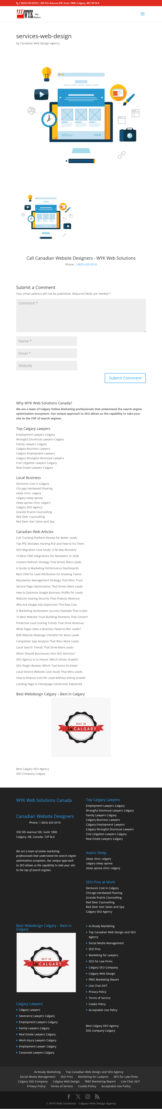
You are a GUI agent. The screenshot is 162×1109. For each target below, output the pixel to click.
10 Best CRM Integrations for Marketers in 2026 (47, 556)
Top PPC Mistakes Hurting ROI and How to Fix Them (50, 543)
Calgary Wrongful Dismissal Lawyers (40, 458)
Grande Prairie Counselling (34, 512)
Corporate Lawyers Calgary (36, 1052)
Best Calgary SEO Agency (32, 769)
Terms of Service (100, 998)
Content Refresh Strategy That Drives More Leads (48, 562)
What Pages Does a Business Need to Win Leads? (48, 629)
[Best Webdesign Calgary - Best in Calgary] (81, 727)
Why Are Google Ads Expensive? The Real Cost (46, 604)
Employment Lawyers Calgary (35, 434)
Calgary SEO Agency (29, 507)
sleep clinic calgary (28, 493)
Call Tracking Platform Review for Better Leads (46, 538)
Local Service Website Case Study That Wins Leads (49, 672)
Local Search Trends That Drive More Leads (44, 647)
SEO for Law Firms (101, 961)
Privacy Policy (97, 992)
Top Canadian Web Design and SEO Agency (94, 1072)
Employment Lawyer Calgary (37, 1046)
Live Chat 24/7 (98, 985)
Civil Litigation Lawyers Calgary (36, 463)
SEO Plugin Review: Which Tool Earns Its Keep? (47, 665)
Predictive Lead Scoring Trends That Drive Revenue (50, 623)
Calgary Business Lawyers (33, 448)
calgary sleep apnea (29, 498)
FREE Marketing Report (104, 979)
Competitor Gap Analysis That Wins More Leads (47, 641)
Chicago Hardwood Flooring (34, 488)
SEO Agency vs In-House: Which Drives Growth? (47, 659)
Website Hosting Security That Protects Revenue (48, 598)
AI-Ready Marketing (102, 926)
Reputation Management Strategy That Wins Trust (49, 580)
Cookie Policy (97, 1004)
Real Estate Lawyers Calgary (34, 467)
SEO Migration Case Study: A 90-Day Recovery (46, 550)
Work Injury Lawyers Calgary (37, 1040)
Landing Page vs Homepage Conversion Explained (49, 684)
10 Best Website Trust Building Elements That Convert (52, 617)
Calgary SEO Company (103, 967)
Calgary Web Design (102, 973)
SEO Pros (95, 949)
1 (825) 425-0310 (86, 264)
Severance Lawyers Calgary (37, 1016)
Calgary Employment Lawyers (35, 453)
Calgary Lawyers (29, 1010)
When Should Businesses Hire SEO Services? (45, 653)
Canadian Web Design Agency (40, 43)
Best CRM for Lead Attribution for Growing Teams (49, 574)
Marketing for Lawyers (103, 955)
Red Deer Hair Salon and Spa (35, 521)
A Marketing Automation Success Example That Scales (52, 611)
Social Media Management (106, 943)
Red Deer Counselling (30, 517)
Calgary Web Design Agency (97, 1103)
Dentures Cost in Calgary (32, 484)
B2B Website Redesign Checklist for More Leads (47, 635)
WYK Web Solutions (62, 1103)
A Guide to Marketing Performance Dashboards (47, 568)
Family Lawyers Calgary (31, 444)
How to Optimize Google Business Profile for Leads (49, 592)
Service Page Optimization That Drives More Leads (49, 586)
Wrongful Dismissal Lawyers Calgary (40, 439)
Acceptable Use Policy (103, 1010)
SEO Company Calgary (30, 773)
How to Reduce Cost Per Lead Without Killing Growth (51, 678)
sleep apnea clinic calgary (33, 503)
